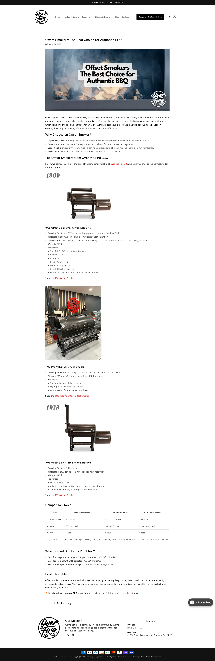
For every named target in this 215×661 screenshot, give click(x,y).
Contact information (153, 657)
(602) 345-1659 (134, 627)
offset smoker (124, 593)
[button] (87, 17)
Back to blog (64, 603)
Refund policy (111, 657)
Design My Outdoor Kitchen (150, 17)
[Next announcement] (175, 2)
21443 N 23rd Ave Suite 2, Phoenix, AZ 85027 (149, 635)
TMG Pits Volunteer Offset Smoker (72, 396)
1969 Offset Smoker (65, 278)
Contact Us (152, 621)
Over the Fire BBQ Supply (69, 657)
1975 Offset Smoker (65, 495)
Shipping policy (138, 657)
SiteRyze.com (98, 657)
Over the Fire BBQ (119, 164)
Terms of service (124, 657)
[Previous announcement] (40, 2)
